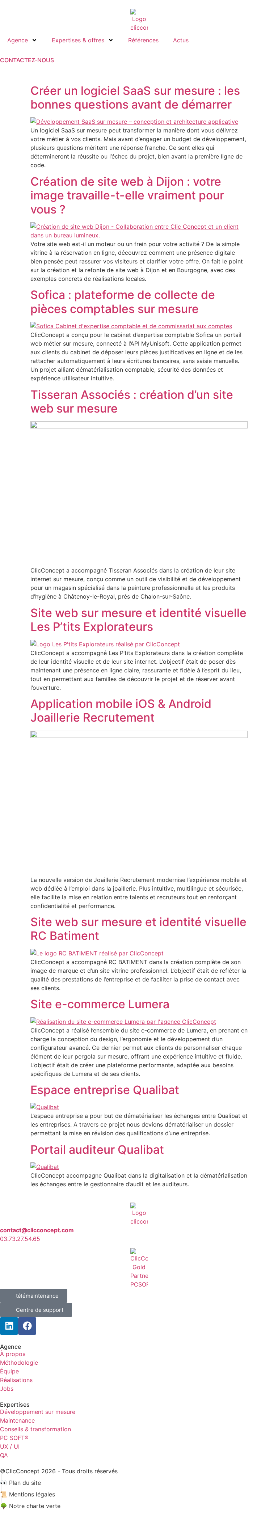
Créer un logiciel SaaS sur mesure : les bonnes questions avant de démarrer (135, 97)
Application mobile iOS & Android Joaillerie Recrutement (120, 711)
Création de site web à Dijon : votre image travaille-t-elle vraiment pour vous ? (127, 195)
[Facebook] (27, 1326)
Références (143, 40)
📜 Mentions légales (27, 1494)
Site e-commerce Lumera (99, 1004)
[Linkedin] (9, 1326)
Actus (181, 40)
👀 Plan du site (20, 1482)
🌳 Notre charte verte (30, 1505)
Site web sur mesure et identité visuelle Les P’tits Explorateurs (138, 620)
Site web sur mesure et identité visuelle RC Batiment (138, 929)
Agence (17, 40)
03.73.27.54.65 (20, 1238)
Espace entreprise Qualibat (104, 1090)
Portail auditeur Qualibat (97, 1149)
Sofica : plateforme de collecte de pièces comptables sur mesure (122, 302)
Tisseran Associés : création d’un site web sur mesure (131, 401)
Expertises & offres (78, 40)
